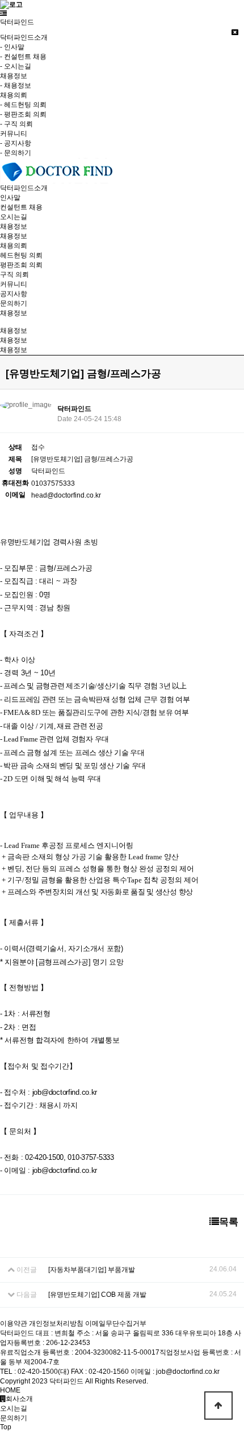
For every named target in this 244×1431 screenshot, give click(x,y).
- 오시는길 (15, 66)
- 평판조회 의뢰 (23, 114)
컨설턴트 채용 (21, 207)
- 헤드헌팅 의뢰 (23, 105)
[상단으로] (218, 1405)
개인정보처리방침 (56, 1323)
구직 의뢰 (14, 275)
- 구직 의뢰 (16, 124)
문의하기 (13, 303)
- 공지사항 (15, 143)
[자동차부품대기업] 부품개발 (91, 1270)
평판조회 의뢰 (21, 265)
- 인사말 (12, 47)
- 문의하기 (15, 153)
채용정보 (13, 236)
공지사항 (13, 294)
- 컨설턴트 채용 (23, 57)
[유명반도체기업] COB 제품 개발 (97, 1295)
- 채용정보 (15, 85)
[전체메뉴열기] (3, 14)
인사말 (10, 198)
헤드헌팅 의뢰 (21, 255)
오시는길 (13, 217)
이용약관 (13, 1323)
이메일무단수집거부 (115, 1323)
